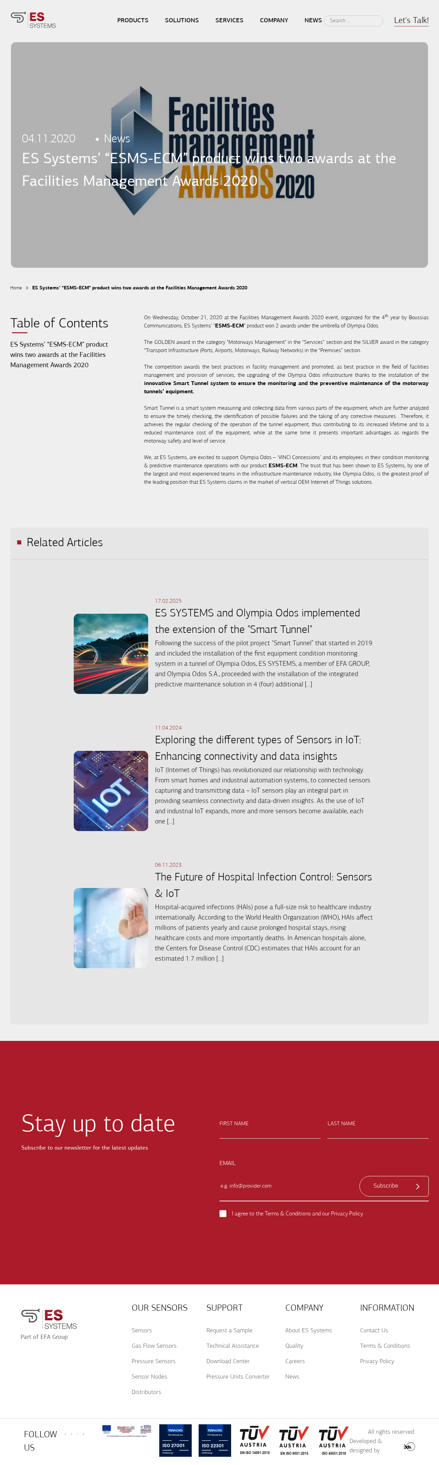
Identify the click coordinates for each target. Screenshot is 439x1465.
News (292, 1377)
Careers (295, 1362)
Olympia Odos (362, 326)
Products (133, 21)
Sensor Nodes (149, 1377)
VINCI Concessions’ (299, 457)
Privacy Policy (347, 1214)
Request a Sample (229, 1331)
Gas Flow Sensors (154, 1346)
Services (229, 21)
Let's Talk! (411, 20)
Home (16, 288)
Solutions (182, 21)
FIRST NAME (234, 1124)
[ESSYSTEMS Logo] (33, 21)
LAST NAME (342, 1124)
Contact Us (374, 1331)
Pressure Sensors (154, 1362)
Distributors (146, 1393)
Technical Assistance (232, 1346)
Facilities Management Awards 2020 (282, 318)
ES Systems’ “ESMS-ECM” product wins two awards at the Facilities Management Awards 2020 (59, 355)
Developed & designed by (365, 1446)
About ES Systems (308, 1331)
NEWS (313, 21)
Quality (294, 1346)
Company (274, 21)
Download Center (228, 1362)
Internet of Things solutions (341, 482)
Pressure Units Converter (238, 1377)
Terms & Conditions (288, 1214)
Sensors (142, 1331)
